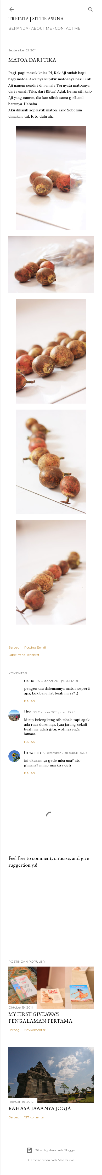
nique (29, 680)
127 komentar (34, 1117)
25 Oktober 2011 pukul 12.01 (57, 681)
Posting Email (35, 647)
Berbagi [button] (14, 647)
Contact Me (68, 28)
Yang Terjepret (28, 655)
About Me (41, 28)
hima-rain (32, 752)
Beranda (18, 28)
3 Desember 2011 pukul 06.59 (65, 753)
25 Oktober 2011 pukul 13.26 (54, 712)
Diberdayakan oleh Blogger (55, 1150)
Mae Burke (66, 1160)
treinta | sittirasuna (36, 19)
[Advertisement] (51, 913)
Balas (29, 701)
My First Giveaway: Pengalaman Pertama (40, 1017)
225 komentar (35, 1030)
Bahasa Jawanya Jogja (39, 1108)
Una (27, 712)
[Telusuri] (90, 8)
